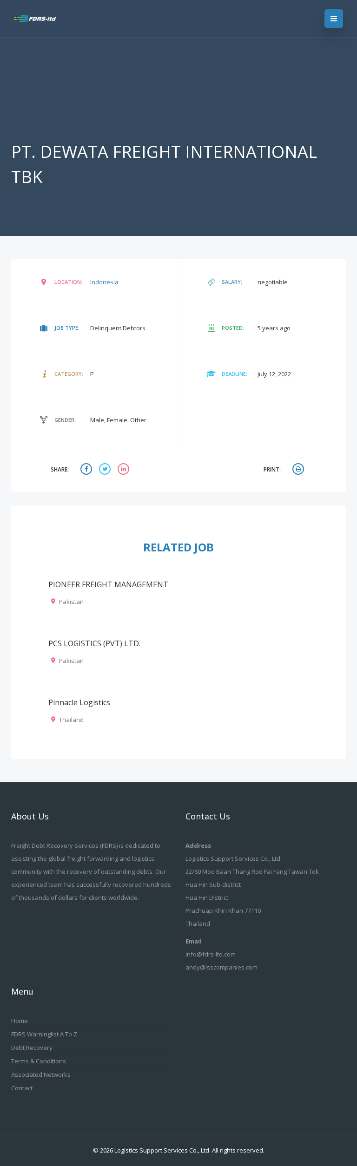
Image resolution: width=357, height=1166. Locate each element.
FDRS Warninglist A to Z (44, 1034)
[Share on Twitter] (106, 470)
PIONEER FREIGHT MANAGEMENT (108, 584)
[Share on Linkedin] (125, 470)
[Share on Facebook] (87, 470)
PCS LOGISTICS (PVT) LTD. (94, 643)
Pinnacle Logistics (79, 702)
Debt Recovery (32, 1047)
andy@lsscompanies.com (221, 967)
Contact (22, 1088)
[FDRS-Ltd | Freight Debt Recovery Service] (40, 18)
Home (19, 1020)
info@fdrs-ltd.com (210, 954)
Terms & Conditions (38, 1061)
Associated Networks (41, 1074)
